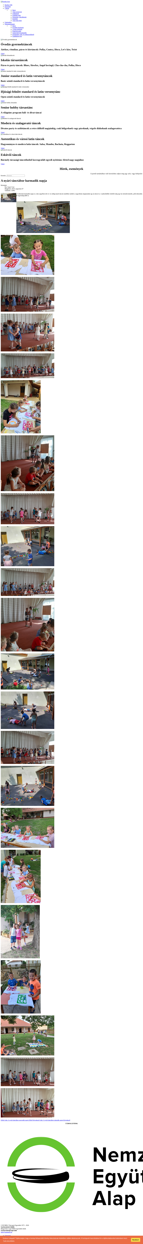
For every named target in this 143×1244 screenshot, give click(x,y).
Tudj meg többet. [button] (9, 1241)
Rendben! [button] (135, 1240)
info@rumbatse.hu (6, 1232)
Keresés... (4, 175)
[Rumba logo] (5, 1)
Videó (2, 53)
